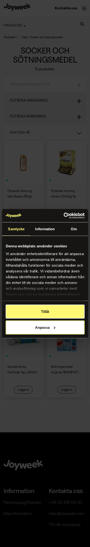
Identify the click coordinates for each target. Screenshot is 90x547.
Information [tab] (45, 229)
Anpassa (42, 327)
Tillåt (45, 312)
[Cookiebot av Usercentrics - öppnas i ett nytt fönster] (64, 215)
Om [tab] (74, 229)
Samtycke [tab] (16, 229)
